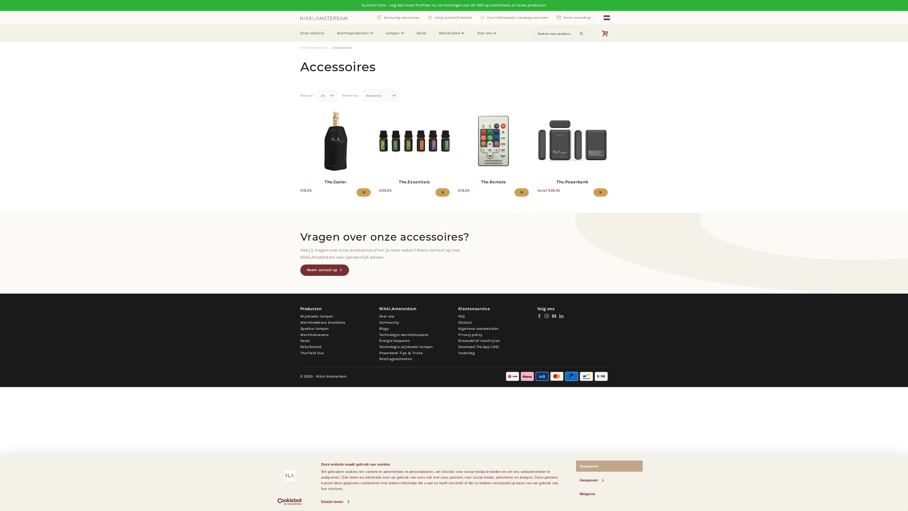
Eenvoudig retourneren (401, 17)
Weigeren (587, 494)
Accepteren (589, 466)
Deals (421, 33)
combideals (500, 5)
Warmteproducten (353, 33)
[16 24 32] (326, 95)
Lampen (393, 33)
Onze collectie (312, 33)
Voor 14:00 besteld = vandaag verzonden (517, 17)
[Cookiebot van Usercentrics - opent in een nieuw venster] (289, 501)
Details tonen (332, 502)
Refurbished (449, 33)
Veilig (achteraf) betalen (453, 17)
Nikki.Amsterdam (313, 47)
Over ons (484, 33)
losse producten (531, 5)
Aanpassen (589, 480)
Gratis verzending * (578, 17)
